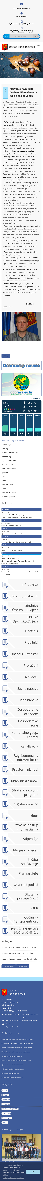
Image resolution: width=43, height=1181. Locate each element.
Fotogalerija (6, 445)
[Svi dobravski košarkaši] (21, 1147)
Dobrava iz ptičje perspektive (10, 1073)
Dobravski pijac (7, 485)
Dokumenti (6, 1113)
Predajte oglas (22, 966)
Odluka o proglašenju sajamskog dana (13, 1069)
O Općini (5, 1095)
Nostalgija (5, 449)
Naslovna (16, 68)
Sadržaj (36, 36)
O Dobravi (6, 1100)
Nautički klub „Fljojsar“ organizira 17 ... (13, 1077)
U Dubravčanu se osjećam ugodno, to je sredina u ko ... (18, 1043)
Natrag (6, 356)
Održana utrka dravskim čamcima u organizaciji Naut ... (18, 1039)
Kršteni (4, 477)
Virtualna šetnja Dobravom (13, 441)
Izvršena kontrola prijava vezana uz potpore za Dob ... (17, 1047)
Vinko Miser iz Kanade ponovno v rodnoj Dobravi (16, 1052)
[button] (13, 1177)
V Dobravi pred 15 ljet (10, 497)
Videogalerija (7, 457)
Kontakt (5, 1123)
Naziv (6, 36)
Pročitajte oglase (9, 966)
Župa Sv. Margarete (9, 461)
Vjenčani (5, 473)
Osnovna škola (7, 465)
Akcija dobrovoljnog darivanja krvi (12, 1056)
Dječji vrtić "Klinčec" (9, 469)
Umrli (4, 481)
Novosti (5, 1090)
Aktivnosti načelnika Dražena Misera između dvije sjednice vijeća (23, 92)
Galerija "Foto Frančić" (10, 453)
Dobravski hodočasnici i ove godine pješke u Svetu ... (17, 1060)
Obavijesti (6, 1104)
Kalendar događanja (10, 1109)
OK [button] (33, 1171)
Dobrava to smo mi (9, 493)
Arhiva (4, 489)
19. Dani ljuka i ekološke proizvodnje (12, 1065)
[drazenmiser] (21, 312)
